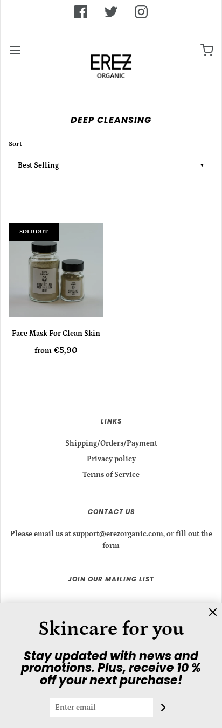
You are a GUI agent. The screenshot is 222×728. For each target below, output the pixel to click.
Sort (15, 144)
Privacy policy (111, 459)
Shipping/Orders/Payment (111, 443)
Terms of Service (111, 474)
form (111, 546)
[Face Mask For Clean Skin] (56, 270)
